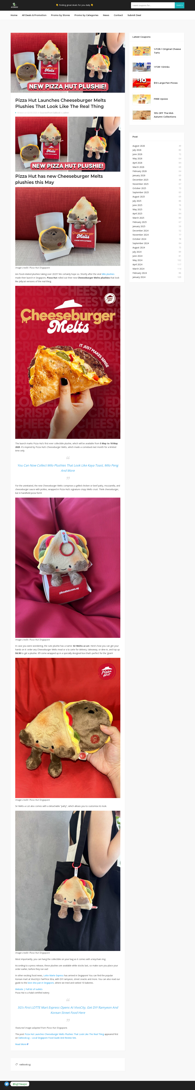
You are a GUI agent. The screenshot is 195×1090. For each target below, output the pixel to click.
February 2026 (140, 171)
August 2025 (139, 196)
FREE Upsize (161, 99)
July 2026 (137, 149)
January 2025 (139, 226)
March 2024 (138, 268)
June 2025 (137, 205)
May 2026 (137, 158)
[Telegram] (6, 1084)
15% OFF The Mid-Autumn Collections (165, 115)
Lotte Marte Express (53, 975)
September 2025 (141, 192)
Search (179, 5)
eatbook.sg (25, 1064)
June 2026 (137, 154)
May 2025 (137, 209)
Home (14, 15)
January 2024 (139, 277)
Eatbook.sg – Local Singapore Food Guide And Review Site (47, 1037)
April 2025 (137, 213)
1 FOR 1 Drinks (162, 67)
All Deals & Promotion (34, 15)
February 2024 (140, 273)
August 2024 (139, 247)
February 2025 (140, 222)
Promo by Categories (86, 15)
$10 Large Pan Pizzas (166, 83)
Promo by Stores (60, 15)
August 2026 (139, 145)
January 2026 (139, 175)
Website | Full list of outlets (29, 989)
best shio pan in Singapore (41, 982)
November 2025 (141, 183)
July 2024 (137, 251)
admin (66, 112)
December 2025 (140, 179)
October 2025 (139, 188)
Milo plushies (108, 274)
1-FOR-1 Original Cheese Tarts (167, 51)
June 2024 (137, 255)
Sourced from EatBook (50, 112)
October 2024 (139, 239)
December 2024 (140, 230)
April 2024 (137, 264)
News (106, 15)
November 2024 (141, 234)
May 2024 (137, 260)
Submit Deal (134, 15)
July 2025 (137, 200)
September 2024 (141, 243)
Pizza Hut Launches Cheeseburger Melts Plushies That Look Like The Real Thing (64, 1034)
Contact (118, 15)
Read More (20, 1044)
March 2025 (138, 217)
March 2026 (138, 167)
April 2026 (137, 162)
